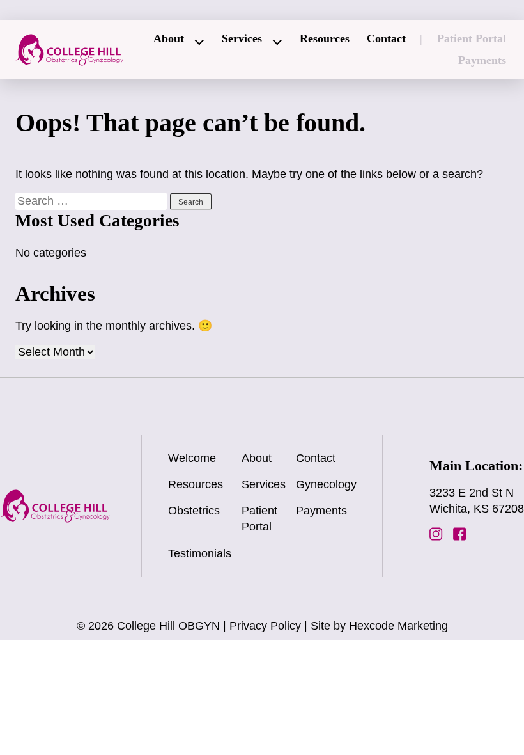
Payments (482, 60)
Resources (325, 38)
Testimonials (199, 553)
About (168, 38)
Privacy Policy (265, 625)
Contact (386, 38)
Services (242, 38)
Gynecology (326, 484)
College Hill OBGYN (168, 625)
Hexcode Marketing (398, 625)
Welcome (192, 458)
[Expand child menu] (200, 42)
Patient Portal (471, 38)
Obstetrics (194, 510)
